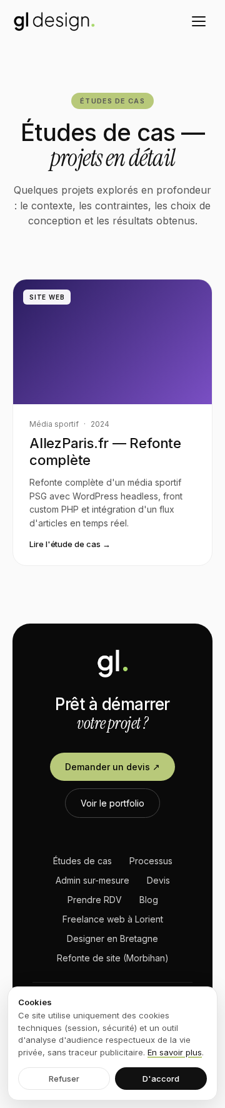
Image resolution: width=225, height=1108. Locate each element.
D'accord (160, 1079)
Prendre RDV (95, 899)
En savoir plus (175, 1052)
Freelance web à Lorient (112, 919)
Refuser (64, 1079)
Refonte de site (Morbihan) (113, 958)
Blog (148, 899)
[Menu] (198, 21)
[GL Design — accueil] (54, 21)
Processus (150, 860)
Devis (158, 880)
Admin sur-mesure (92, 880)
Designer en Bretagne (112, 938)
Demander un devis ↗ (112, 766)
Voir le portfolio (112, 803)
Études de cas (82, 860)
